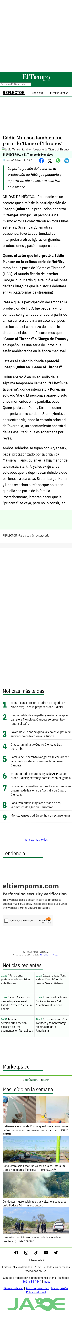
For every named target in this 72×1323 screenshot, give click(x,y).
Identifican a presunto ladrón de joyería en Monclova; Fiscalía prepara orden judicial (38, 704)
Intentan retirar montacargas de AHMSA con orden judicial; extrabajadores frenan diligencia (41, 775)
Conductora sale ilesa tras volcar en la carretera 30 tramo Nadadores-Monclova (34, 1168)
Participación (26, 535)
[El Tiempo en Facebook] (19, 1253)
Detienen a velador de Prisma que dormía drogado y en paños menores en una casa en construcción (36, 1130)
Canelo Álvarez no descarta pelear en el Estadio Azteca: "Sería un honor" (16, 1003)
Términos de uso (13, 1288)
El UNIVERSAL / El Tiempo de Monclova (28, 154)
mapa (47, 1281)
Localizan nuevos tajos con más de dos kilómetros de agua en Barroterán (35, 805)
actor (39, 535)
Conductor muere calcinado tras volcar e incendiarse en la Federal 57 (34, 1203)
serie (46, 535)
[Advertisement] (36, 36)
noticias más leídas (36, 839)
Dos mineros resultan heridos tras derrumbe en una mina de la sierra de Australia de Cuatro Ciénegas (41, 790)
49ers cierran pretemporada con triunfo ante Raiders (16, 979)
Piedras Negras (59, 93)
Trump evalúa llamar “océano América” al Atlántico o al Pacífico (51, 1001)
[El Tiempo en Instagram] (28, 1253)
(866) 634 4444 (31, 1281)
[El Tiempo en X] (56, 1253)
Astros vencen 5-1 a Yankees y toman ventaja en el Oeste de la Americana (51, 1024)
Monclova (37, 93)
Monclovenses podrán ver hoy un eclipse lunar (40, 815)
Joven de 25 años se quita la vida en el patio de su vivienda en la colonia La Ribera (41, 734)
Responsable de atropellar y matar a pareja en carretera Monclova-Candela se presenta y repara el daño (40, 719)
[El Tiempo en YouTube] (48, 1253)
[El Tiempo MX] (36, 80)
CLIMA (45, 1080)
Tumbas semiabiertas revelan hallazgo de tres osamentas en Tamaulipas (17, 1024)
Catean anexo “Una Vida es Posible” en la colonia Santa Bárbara (51, 979)
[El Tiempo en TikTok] (38, 1253)
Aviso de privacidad (37, 1288)
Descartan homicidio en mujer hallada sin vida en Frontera (32, 1239)
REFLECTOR (14, 92)
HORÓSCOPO (31, 1080)
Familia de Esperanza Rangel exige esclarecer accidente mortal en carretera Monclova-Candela (39, 761)
